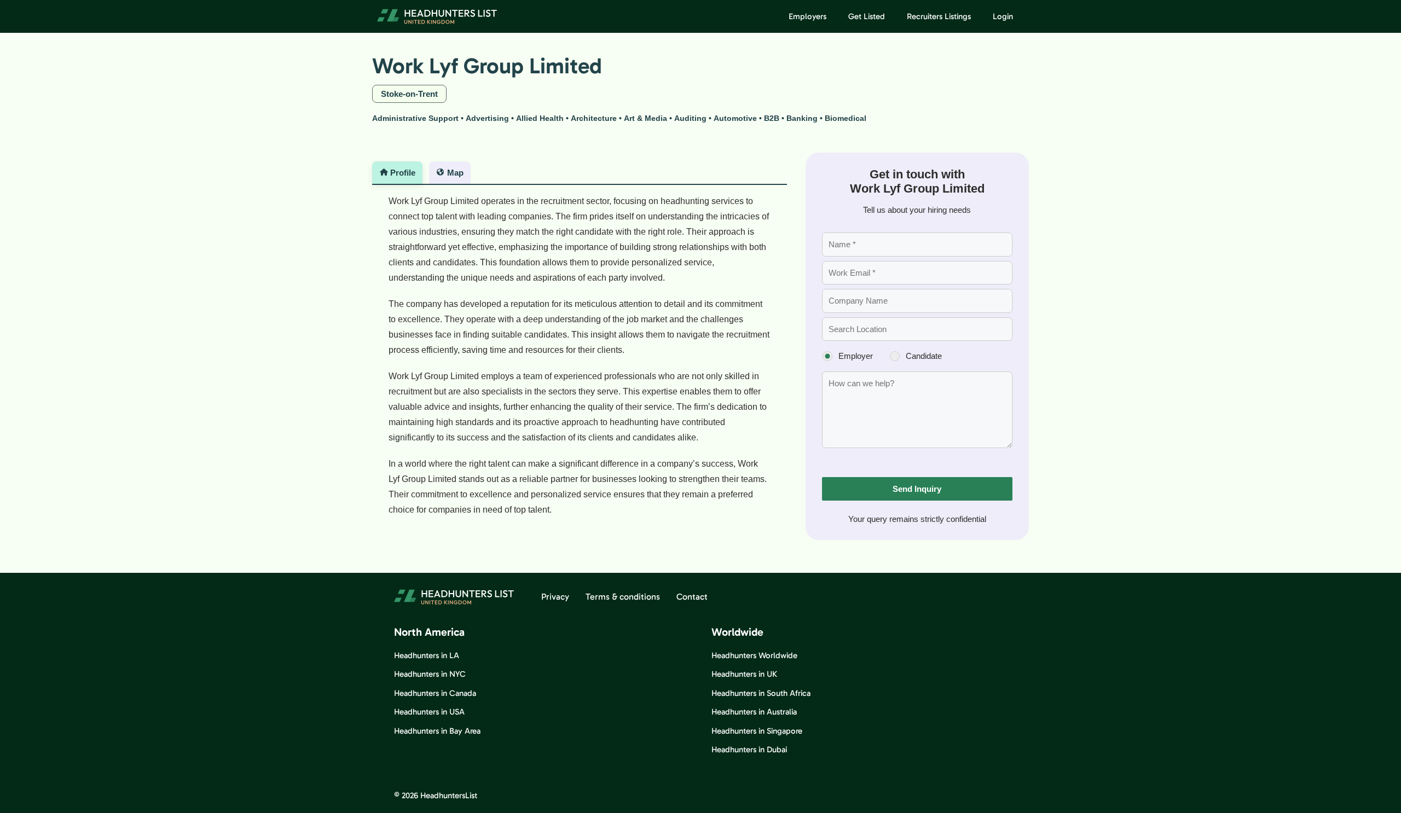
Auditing (690, 118)
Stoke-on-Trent (409, 93)
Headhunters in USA (429, 712)
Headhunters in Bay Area (437, 731)
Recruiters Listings (939, 16)
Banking (802, 118)
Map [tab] (455, 172)
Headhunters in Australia (754, 712)
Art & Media (645, 118)
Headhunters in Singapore (756, 731)
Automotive (735, 118)
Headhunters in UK (744, 674)
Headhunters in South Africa (761, 693)
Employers (807, 16)
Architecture (594, 118)
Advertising (487, 118)
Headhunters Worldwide (754, 655)
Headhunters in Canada (435, 693)
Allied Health (540, 118)
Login (1003, 16)
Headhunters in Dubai (749, 749)
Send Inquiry (917, 488)
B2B (771, 118)
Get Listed (866, 16)
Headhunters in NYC (430, 674)
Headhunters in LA (426, 655)
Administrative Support (415, 118)
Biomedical (845, 118)
